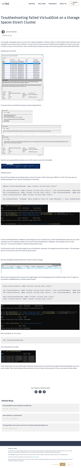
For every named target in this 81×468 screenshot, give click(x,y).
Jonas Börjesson (13, 418)
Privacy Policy (36, 457)
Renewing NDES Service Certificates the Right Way (17, 405)
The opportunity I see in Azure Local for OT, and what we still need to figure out (25, 425)
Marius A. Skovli (14, 408)
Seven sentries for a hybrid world (12, 415)
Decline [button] (69, 464)
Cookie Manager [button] (55, 464)
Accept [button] (62, 464)
